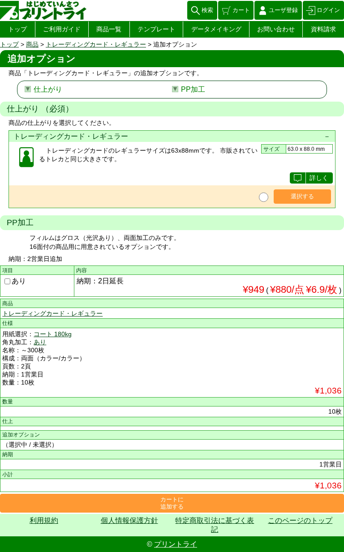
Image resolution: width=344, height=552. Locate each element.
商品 (32, 44)
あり (19, 281)
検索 (207, 10)
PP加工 (193, 89)
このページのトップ (300, 520)
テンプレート (156, 29)
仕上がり (48, 89)
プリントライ (175, 544)
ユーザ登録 (283, 10)
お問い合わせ (276, 29)
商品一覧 (108, 29)
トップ (17, 29)
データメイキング (216, 29)
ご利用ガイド (62, 29)
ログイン (328, 10)
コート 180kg (53, 334)
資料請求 (323, 29)
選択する (302, 196)
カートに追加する (172, 503)
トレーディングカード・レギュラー (96, 44)
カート (241, 10)
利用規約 (44, 520)
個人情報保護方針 (129, 520)
